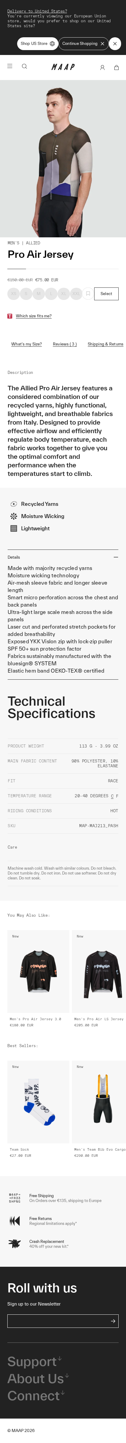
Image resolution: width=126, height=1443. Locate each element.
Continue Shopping (80, 43)
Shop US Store (34, 43)
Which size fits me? (34, 316)
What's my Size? (26, 344)
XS (14, 293)
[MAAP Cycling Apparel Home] (63, 68)
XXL (76, 293)
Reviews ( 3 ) (65, 344)
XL (63, 293)
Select (107, 293)
